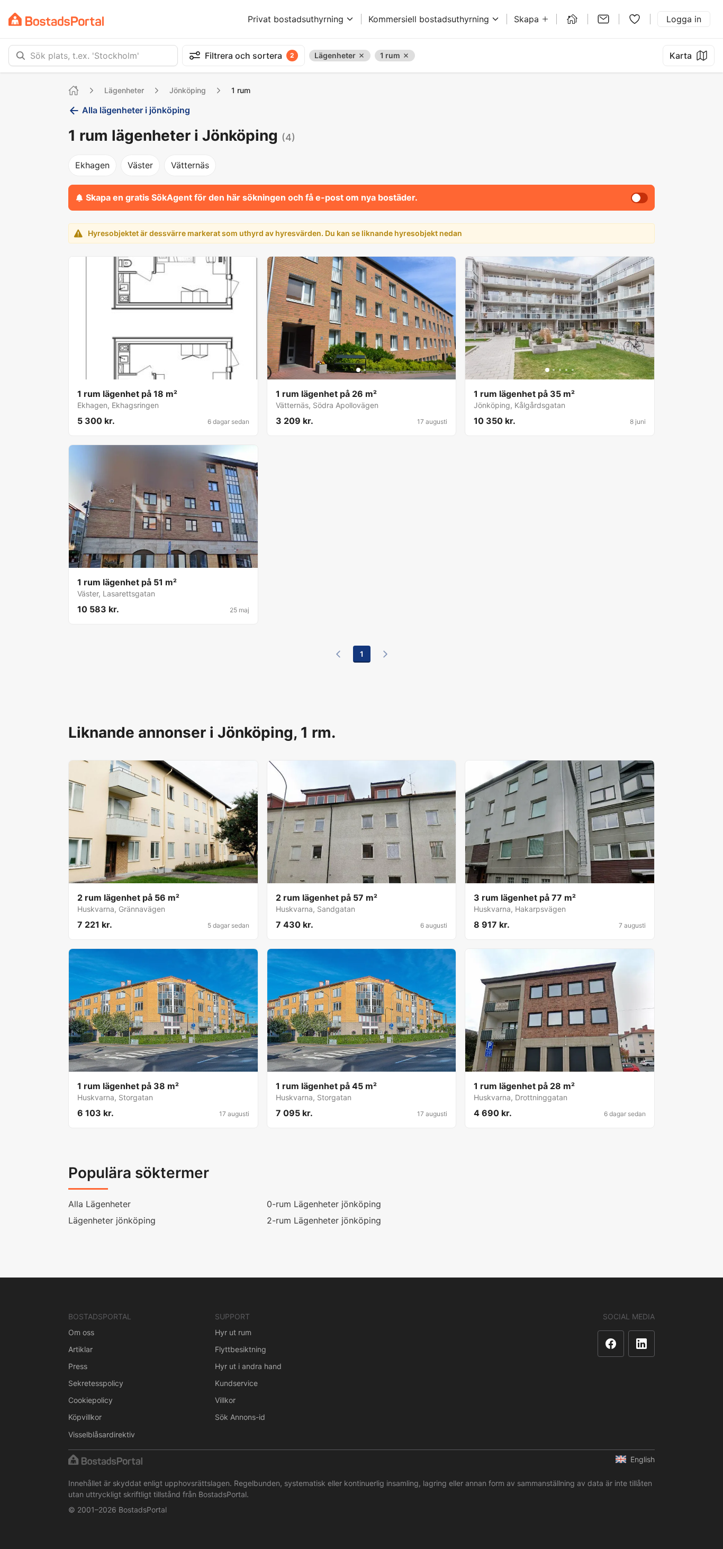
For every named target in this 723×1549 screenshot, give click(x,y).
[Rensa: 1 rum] (406, 55)
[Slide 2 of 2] (365, 370)
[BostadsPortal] (56, 19)
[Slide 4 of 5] (169, 370)
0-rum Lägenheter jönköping (324, 1204)
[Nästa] (385, 654)
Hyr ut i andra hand (248, 1366)
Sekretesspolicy (95, 1383)
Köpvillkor (85, 1416)
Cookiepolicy (90, 1400)
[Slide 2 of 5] (156, 370)
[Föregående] (338, 654)
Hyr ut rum (233, 1332)
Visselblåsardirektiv (101, 1434)
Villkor (225, 1400)
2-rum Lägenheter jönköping (324, 1220)
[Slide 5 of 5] (176, 370)
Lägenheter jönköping (112, 1220)
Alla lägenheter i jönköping (136, 110)
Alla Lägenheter (99, 1204)
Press (77, 1366)
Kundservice (236, 1383)
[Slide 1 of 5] (150, 370)
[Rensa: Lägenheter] (361, 55)
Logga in (683, 19)
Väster (140, 165)
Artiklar (80, 1349)
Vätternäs (190, 165)
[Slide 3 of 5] (163, 370)
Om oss (81, 1332)
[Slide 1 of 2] (358, 370)
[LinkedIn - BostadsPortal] (641, 1343)
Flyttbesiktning (240, 1349)
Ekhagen (92, 165)
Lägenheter (124, 90)
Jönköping (187, 90)
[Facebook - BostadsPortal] (611, 1343)
